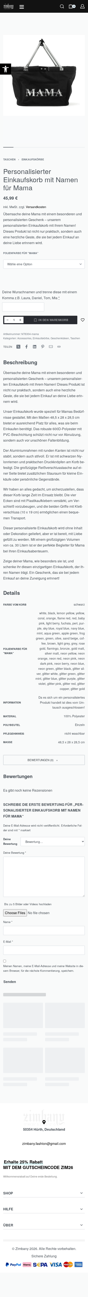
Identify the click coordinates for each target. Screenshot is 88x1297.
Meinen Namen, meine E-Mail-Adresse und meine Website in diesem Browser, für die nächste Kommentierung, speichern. (43, 968)
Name (7, 922)
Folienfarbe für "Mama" (20, 253)
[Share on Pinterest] (43, 347)
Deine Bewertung (10, 841)
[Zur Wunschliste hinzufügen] (83, 320)
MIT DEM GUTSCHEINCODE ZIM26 (38, 1164)
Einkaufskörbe (33, 159)
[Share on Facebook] (26, 347)
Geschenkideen (60, 338)
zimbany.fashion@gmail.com (44, 1143)
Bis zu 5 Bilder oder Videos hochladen (27, 904)
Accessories (24, 338)
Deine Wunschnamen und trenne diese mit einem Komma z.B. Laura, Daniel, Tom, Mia (39, 294)
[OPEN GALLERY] (44, 89)
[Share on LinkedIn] (35, 347)
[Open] (21, 7)
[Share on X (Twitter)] (18, 347)
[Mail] (51, 347)
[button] (44, 760)
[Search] (62, 6)
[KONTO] (82, 6)
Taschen (9, 159)
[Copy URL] (59, 347)
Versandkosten (36, 206)
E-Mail (8, 942)
